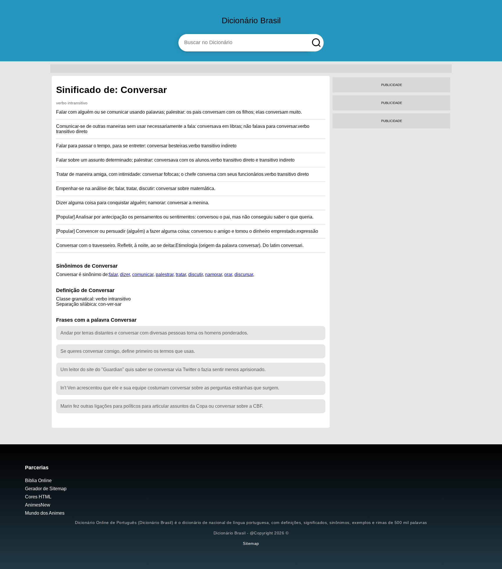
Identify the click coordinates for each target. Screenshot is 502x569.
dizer (125, 274)
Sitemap (251, 543)
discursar (243, 274)
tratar (181, 274)
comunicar (142, 274)
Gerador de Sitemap (46, 488)
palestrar (164, 274)
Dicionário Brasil (251, 20)
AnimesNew (37, 504)
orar (228, 274)
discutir (195, 274)
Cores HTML (38, 496)
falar (113, 274)
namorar (213, 274)
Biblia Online (38, 480)
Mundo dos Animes (44, 513)
